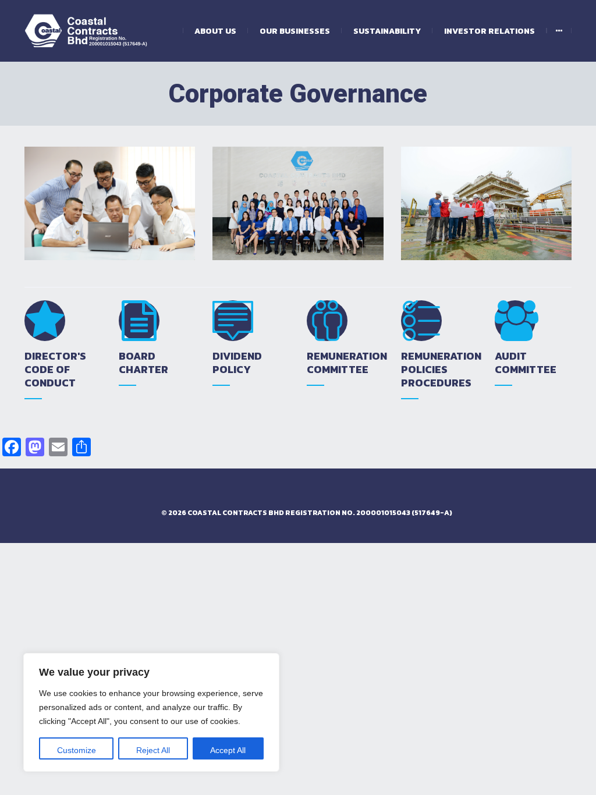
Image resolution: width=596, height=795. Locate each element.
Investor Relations (489, 31)
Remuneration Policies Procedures (441, 369)
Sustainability (387, 31)
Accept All (228, 750)
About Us (215, 31)
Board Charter (143, 362)
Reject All (153, 750)
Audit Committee (525, 362)
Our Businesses (295, 31)
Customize (76, 750)
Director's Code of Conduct (55, 369)
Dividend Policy (237, 362)
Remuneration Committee (347, 362)
